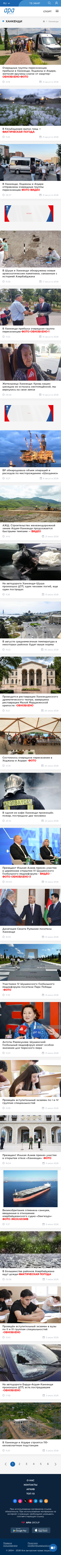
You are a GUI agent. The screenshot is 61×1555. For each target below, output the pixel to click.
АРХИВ (30, 1489)
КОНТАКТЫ (30, 1484)
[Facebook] (15, 1501)
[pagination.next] (55, 1464)
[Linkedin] (41, 1501)
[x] (25, 1501)
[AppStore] (41, 1530)
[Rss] (46, 1501)
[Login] (56, 3)
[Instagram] (20, 1501)
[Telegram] (36, 1501)
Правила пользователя (10, 1544)
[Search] (49, 3)
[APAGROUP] (30, 1522)
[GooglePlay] (20, 1530)
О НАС (30, 1480)
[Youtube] (31, 1501)
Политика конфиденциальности (39, 1544)
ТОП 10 (30, 1493)
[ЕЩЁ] (56, 11)
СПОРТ (47, 11)
